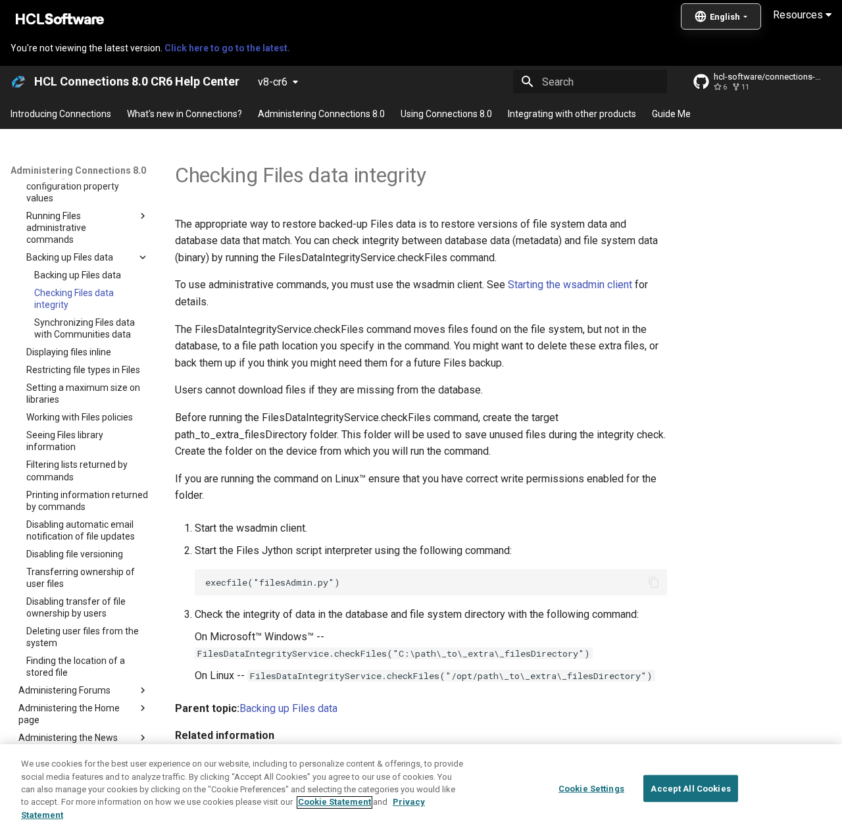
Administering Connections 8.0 (321, 114)
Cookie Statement (334, 802)
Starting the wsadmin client (570, 284)
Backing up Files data (288, 708)
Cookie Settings (591, 788)
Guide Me (671, 114)
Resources (799, 15)
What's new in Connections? (184, 114)
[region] (421, 790)
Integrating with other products (572, 114)
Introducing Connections (61, 114)
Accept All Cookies (690, 788)
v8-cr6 (272, 82)
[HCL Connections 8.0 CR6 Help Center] (18, 81)
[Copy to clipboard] (654, 582)
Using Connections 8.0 (446, 114)
